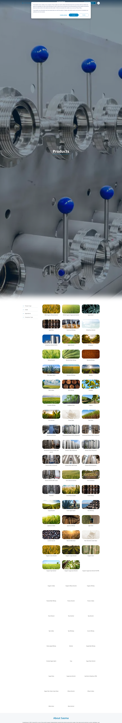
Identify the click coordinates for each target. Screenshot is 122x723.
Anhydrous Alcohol (90, 330)
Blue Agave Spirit (51, 375)
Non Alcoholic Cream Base (90, 540)
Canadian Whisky (51, 405)
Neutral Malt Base (71, 540)
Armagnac (90, 345)
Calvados (91, 390)
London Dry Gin (51, 540)
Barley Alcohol (51, 360)
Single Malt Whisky (90, 646)
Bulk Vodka (51, 390)
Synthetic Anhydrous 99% (91, 676)
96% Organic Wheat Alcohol (51, 315)
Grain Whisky (91, 495)
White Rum (51, 706)
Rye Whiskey (71, 631)
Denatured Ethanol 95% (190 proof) (71, 435)
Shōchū (71, 646)
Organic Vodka (51, 586)
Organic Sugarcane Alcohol (71, 570)
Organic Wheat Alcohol (71, 586)
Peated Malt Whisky (51, 601)
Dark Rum (90, 420)
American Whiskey (71, 330)
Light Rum (90, 525)
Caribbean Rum (71, 405)
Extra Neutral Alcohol (71, 480)
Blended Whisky (91, 360)
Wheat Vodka (90, 691)
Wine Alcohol (71, 706)
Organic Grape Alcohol (71, 555)
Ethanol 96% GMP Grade (71, 465)
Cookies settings (63, 15)
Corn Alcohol (51, 420)
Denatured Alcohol (51, 435)
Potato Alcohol (71, 601)
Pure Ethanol (51, 616)
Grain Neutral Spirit (71, 495)
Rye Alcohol (91, 616)
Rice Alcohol (71, 616)
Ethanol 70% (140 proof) (71, 450)
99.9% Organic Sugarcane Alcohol (71, 315)
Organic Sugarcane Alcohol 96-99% (90, 570)
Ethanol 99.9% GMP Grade (51, 480)
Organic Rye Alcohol (51, 570)
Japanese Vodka (51, 525)
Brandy (90, 375)
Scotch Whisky (90, 631)
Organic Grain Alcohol (51, 555)
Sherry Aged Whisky (51, 646)
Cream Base (71, 420)
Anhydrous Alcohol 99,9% (51, 345)
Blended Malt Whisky (71, 360)
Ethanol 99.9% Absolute (90, 465)
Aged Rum (51, 330)
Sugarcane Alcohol (71, 676)
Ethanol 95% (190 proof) (91, 450)
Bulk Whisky (71, 390)
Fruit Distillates (90, 480)
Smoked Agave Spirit (51, 661)
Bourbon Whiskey (71, 375)
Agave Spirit (91, 315)
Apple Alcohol (71, 345)
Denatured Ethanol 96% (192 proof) (90, 435)
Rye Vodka (51, 631)
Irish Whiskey (91, 510)
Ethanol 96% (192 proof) (51, 465)
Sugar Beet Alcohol (90, 661)
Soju (71, 661)
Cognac (91, 405)
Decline (83, 15)
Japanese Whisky (71, 525)
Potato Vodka (90, 601)
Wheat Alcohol (71, 691)
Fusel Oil (51, 495)
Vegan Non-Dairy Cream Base (51, 691)
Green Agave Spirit (71, 510)
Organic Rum (91, 555)
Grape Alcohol (51, 510)
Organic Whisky (90, 586)
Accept (73, 15)
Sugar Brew (51, 676)
